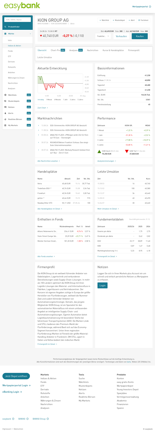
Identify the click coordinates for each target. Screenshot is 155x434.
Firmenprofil (134, 50)
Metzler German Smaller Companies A (48, 241)
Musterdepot (119, 20)
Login (102, 285)
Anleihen (11, 72)
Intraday (41, 99)
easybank (7, 418)
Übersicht (42, 50)
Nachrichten (13, 83)
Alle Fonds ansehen (45, 256)
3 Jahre (72, 99)
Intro (10, 40)
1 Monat (49, 99)
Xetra (40, 183)
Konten (120, 378)
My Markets (84, 400)
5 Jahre (80, 99)
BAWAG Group (39, 418)
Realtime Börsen (87, 396)
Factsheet (144, 20)
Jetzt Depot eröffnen (16, 376)
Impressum (6, 429)
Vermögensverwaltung (128, 396)
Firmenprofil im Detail (106, 256)
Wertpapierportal (140, 6)
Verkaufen (121, 36)
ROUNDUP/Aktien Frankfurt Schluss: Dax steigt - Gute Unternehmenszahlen (69, 143)
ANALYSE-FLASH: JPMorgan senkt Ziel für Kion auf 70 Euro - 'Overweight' (69, 136)
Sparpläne (122, 393)
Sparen (120, 407)
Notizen (82, 389)
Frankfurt (41, 193)
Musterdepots (85, 385)
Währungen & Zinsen (16, 78)
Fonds (10, 51)
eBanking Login (11, 391)
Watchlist (105, 20)
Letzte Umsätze (44, 57)
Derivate (11, 61)
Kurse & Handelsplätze (113, 50)
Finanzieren (122, 404)
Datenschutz (18, 429)
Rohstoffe (12, 67)
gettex (40, 198)
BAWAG (22, 418)
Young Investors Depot (128, 389)
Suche (82, 378)
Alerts (82, 393)
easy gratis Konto (125, 382)
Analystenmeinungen (106, 161)
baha (129, 362)
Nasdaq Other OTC (45, 203)
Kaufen (140, 36)
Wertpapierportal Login (15, 385)
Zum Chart (42, 107)
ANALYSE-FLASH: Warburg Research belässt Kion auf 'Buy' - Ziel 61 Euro (70, 151)
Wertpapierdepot (125, 385)
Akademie (122, 400)
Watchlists (84, 382)
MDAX (147, 125)
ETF (9, 56)
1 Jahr (65, 99)
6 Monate (57, 99)
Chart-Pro (55, 50)
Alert (132, 20)
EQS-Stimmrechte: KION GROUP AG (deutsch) (68, 125)
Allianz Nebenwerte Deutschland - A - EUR (48, 231)
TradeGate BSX (44, 188)
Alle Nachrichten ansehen (48, 161)
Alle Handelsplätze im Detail (49, 208)
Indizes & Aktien (14, 45)
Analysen (11, 88)
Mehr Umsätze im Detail (107, 208)
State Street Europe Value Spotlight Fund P (48, 236)
